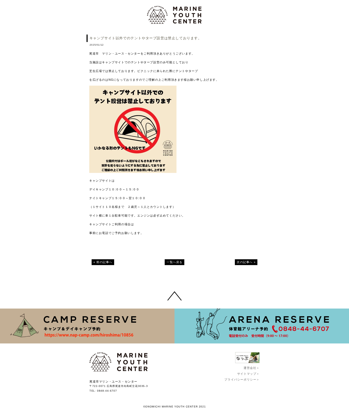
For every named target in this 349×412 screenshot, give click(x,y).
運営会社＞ (252, 367)
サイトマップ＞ (248, 373)
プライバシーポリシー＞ (242, 379)
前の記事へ (104, 262)
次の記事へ (245, 262)
